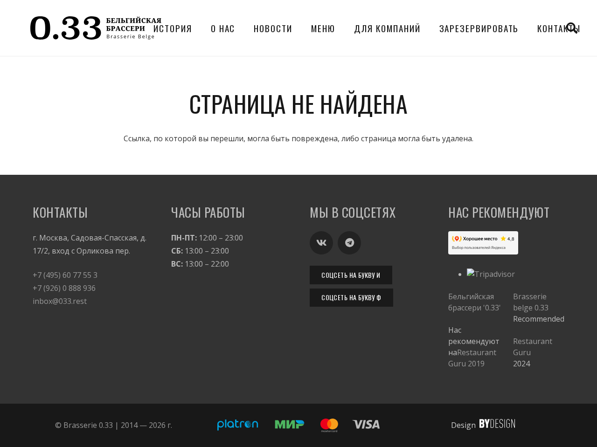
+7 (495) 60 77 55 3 (65, 275)
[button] (243, 27)
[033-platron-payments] (298, 425)
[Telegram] (349, 242)
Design (463, 425)
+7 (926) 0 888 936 (64, 288)
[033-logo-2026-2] (95, 28)
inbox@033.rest (60, 301)
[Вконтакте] (321, 242)
